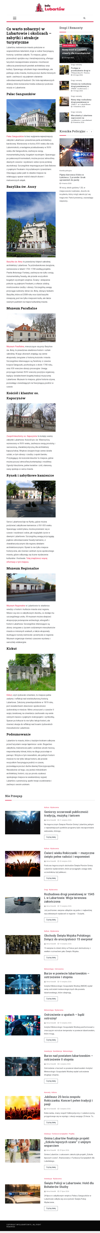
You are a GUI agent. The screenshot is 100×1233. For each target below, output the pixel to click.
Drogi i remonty (69, 45)
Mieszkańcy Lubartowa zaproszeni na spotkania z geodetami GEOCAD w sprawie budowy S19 (81, 120)
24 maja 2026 (78, 75)
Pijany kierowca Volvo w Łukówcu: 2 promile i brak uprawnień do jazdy (72, 177)
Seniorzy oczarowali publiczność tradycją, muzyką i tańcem (66, 813)
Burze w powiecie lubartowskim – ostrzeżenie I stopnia (66, 975)
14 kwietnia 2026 (79, 107)
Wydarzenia (54, 807)
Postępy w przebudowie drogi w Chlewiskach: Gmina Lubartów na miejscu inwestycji (80, 73)
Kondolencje (57, 1051)
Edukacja (47, 1134)
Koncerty (47, 1092)
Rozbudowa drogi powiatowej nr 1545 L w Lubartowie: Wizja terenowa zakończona (69, 898)
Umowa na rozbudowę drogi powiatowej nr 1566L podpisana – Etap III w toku (81, 88)
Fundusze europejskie (60, 1134)
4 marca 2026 (66, 183)
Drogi (46, 890)
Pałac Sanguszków (15, 136)
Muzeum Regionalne (16, 605)
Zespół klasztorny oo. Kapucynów (22, 436)
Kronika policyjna (66, 171)
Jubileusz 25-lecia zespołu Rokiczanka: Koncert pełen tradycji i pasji (68, 1100)
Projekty (71, 1134)
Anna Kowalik (51, 820)
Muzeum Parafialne (15, 346)
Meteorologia (49, 969)
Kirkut (9, 695)
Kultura (46, 807)
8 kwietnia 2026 (78, 122)
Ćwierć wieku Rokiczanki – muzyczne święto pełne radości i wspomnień (69, 854)
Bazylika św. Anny (15, 261)
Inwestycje (48, 1051)
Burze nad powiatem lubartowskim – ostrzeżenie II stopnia (68, 1057)
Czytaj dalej (51, 837)
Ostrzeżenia (59, 969)
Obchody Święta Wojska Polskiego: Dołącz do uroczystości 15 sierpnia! (68, 937)
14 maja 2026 (78, 91)
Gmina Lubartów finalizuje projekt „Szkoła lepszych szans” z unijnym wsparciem (67, 1142)
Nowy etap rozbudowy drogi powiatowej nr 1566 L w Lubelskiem (81, 102)
